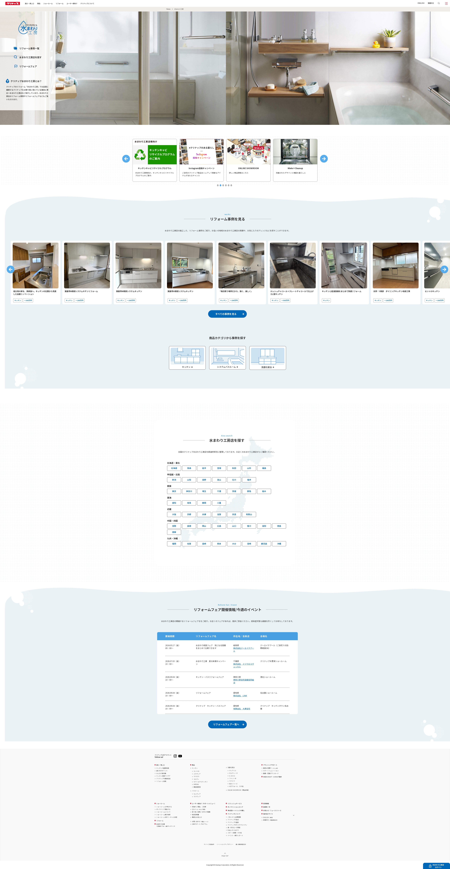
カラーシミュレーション (271, 771)
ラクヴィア (197, 796)
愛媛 (174, 532)
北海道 (174, 468)
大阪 (174, 514)
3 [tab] (223, 185)
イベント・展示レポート (235, 835)
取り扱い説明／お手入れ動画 (201, 812)
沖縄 (279, 543)
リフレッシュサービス (235, 803)
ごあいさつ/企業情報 (234, 817)
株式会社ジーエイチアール (243, 649)
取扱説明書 (195, 815)
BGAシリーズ (233, 784)
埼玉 (204, 491)
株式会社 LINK (240, 695)
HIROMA (196, 784)
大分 (234, 543)
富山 (219, 479)
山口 (234, 525)
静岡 (204, 502)
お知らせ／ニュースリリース (272, 810)
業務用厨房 (197, 787)
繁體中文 (431, 3)
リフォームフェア (28, 66)
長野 (204, 479)
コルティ (196, 779)
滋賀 (219, 514)
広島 (219, 525)
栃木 (264, 491)
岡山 (204, 525)
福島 (264, 468)
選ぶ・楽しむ (29, 3)
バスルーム (195, 791)
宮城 (219, 468)
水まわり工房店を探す (30, 57)
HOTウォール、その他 (236, 786)
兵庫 (204, 514)
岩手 (204, 468)
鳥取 (174, 525)
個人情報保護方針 (241, 844)
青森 (189, 468)
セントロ (196, 771)
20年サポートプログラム (199, 824)
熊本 (219, 543)
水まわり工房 (165, 825)
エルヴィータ (233, 773)
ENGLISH (421, 3)
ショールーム (48, 3)
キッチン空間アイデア (163, 776)
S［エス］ (232, 776)
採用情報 (266, 803)
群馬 (249, 491)
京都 (189, 514)
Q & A (199, 809)
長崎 (204, 543)
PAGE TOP (225, 856)
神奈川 (189, 491)
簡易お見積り (271, 768)
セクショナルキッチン (201, 782)
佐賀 (189, 543)
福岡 (174, 543)
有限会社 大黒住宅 (241, 708)
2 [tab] (220, 185)
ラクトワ (232, 781)
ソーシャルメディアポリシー (225, 844)
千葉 (219, 491)
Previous (126, 159)
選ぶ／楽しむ (160, 765)
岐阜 (189, 502)
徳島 (279, 525)
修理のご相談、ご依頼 (199, 807)
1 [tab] (218, 185)
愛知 (174, 502)
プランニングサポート (270, 765)
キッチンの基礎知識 (162, 768)
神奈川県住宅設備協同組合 (243, 681)
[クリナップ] (12, 4)
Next (324, 159)
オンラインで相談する (163, 809)
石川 (234, 479)
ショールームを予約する (164, 807)
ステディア (197, 774)
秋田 (234, 468)
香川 (249, 525)
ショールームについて (163, 812)
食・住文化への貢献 (234, 827)
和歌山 (249, 514)
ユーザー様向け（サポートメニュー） (204, 803)
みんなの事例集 (161, 773)
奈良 (234, 514)
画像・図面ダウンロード (271, 773)
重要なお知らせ (197, 817)
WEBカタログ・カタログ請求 (272, 777)
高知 (264, 525)
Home (168, 9)
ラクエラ (196, 776)
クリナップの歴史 (233, 822)
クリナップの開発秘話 (163, 778)
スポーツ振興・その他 (235, 833)
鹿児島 (264, 543)
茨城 (234, 491)
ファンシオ (232, 778)
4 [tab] (226, 185)
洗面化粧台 (231, 767)
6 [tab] (231, 185)
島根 (189, 525)
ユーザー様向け (72, 3)
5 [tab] (228, 185)
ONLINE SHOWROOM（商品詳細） (239, 790)
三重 (219, 502)
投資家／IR (266, 807)
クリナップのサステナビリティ (237, 825)
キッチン (195, 768)
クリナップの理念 (233, 820)
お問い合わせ (200, 821)
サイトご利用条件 (209, 844)
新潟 (174, 479)
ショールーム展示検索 (163, 815)
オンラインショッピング (235, 807)
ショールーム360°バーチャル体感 (166, 817)
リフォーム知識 (161, 781)
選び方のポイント (162, 771)
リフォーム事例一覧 (29, 48)
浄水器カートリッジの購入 (236, 810)
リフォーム (59, 3)
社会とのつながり (233, 830)
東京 (174, 491)
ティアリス (232, 771)
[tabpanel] (155, 160)
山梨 (189, 479)
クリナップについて (87, 3)
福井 (249, 479)
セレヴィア (197, 794)
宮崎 (249, 543)
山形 (249, 468)
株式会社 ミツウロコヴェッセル (243, 665)
